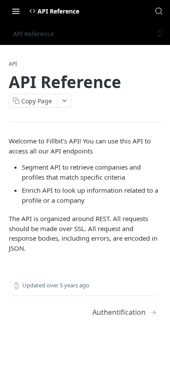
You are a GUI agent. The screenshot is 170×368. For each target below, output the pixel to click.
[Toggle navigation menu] (16, 11)
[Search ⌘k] (159, 11)
